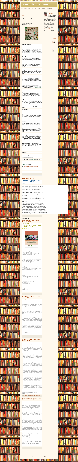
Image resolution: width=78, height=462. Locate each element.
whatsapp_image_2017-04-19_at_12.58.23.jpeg (31, 390)
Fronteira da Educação (27, 8)
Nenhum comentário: (37, 215)
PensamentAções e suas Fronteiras (35, 4)
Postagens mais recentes (24, 450)
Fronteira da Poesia (49, 8)
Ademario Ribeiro (51, 13)
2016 (52, 44)
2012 (52, 49)
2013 (52, 48)
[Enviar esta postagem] (40, 215)
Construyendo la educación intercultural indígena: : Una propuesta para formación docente (31, 399)
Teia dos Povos (31, 52)
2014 (52, 47)
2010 (52, 51)
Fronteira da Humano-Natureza (41, 8)
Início (22, 8)
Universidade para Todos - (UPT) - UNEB (30, 178)
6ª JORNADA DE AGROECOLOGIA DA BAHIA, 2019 (54, 38)
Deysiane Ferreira (24, 162)
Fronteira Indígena (33, 8)
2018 (52, 43)
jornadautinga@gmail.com (37, 87)
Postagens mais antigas (38, 450)
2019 (52, 35)
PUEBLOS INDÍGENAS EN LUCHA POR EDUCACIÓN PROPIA (30, 221)
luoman (40, 456)
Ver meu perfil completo (47, 28)
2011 (52, 50)
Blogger (46, 456)
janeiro (53, 42)
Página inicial (31, 450)
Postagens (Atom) (26, 452)
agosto (53, 36)
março (53, 41)
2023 (52, 31)
